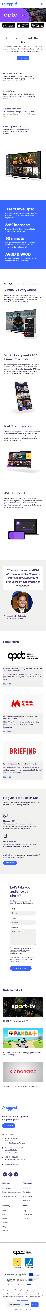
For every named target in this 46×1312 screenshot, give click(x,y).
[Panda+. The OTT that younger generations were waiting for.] (23, 1038)
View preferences (15, 1304)
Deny (27, 1304)
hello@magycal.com (12, 1164)
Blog (24, 1211)
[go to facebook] (5, 1174)
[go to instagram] (10, 1174)
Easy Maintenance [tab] (30, 284)
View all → (26, 1200)
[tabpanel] (23, 316)
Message (15, 928)
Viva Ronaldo (27, 1196)
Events (25, 1219)
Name (13, 909)
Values (4, 1219)
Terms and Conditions (22, 959)
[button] (8, 1125)
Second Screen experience (11, 1192)
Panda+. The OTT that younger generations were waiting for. (22, 1054)
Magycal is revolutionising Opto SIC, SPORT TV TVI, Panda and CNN (22, 670)
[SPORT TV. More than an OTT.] (23, 1007)
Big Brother (27, 1192)
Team (4, 1211)
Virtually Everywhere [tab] (12, 284)
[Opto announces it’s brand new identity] (23, 751)
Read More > (8, 684)
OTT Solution (26, 432)
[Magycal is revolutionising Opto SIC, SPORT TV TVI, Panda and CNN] (23, 656)
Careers (5, 1223)
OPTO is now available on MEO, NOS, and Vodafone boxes (20, 717)
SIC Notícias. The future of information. (20, 1086)
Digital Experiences (9, 1196)
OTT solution (6, 1188)
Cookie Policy (18, 1309)
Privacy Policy (27, 1309)
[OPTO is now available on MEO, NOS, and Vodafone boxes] (23, 704)
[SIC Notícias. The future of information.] (23, 1072)
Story (4, 1227)
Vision (4, 1215)
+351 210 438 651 (11, 1157)
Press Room (27, 1215)
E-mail (14, 918)
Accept (34, 1304)
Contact (5, 1231)
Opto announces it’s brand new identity (20, 764)
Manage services (22, 1300)
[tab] (39, 284)
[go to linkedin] (16, 1174)
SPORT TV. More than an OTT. (15, 1021)
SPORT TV (27, 1188)
